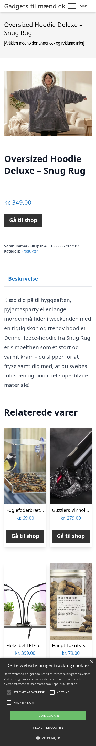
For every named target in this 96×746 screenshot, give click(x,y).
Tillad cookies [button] (48, 715)
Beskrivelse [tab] (23, 278)
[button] (48, 737)
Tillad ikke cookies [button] (48, 727)
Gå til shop (23, 220)
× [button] (91, 662)
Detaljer (71, 684)
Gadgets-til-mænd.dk (34, 6)
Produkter (29, 251)
